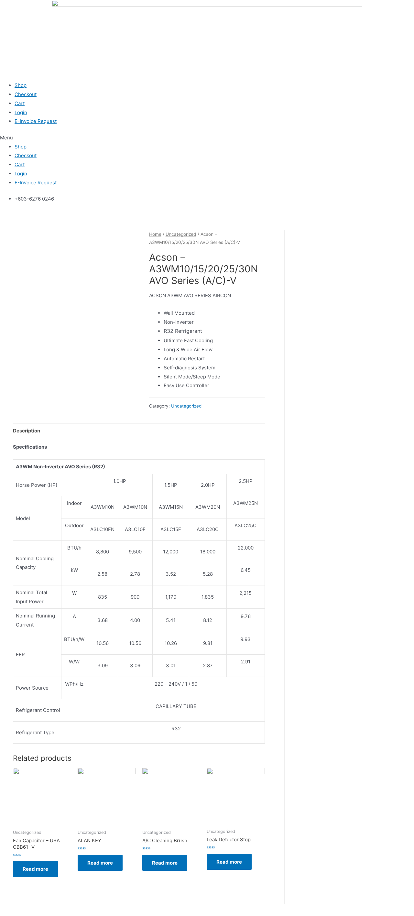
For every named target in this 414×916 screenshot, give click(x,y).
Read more (35, 869)
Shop (21, 85)
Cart (20, 103)
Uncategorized (181, 234)
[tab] (26, 431)
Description (26, 431)
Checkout (26, 94)
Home (155, 234)
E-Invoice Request (36, 121)
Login (21, 112)
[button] (207, 137)
